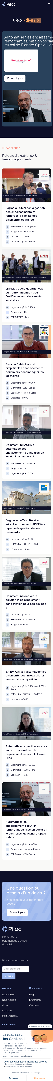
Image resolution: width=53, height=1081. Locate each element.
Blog (31, 995)
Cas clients (34, 1005)
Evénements (35, 1000)
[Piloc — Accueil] (9, 4)
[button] (49, 4)
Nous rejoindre (9, 1000)
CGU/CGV (7, 1011)
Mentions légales (10, 1016)
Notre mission (8, 995)
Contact (6, 1005)
